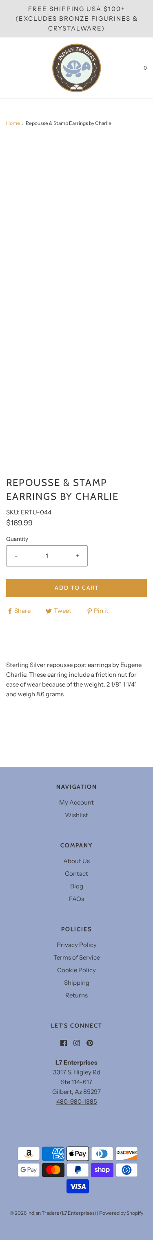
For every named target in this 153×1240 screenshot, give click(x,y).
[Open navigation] (6, 68)
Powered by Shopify (121, 1213)
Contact (76, 873)
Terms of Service (76, 957)
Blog (76, 886)
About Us (76, 861)
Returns (76, 995)
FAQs (76, 899)
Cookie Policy (76, 970)
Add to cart (77, 587)
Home (13, 123)
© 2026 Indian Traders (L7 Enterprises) (53, 1213)
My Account (76, 802)
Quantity (17, 539)
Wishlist (76, 815)
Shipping (76, 982)
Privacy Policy (77, 945)
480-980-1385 (76, 1101)
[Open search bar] (15, 68)
